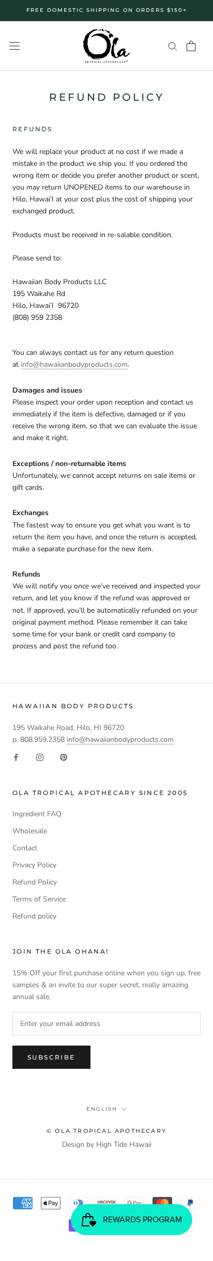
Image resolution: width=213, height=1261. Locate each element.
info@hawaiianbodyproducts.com (74, 364)
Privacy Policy (34, 865)
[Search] (172, 45)
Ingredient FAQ (37, 814)
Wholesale (29, 831)
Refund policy (34, 916)
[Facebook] (16, 757)
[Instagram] (39, 757)
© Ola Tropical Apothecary (106, 1130)
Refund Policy (34, 882)
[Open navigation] (14, 46)
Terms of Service (39, 899)
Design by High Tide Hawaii (106, 1144)
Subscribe (51, 1057)
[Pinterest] (63, 757)
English (101, 1109)
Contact (24, 848)
